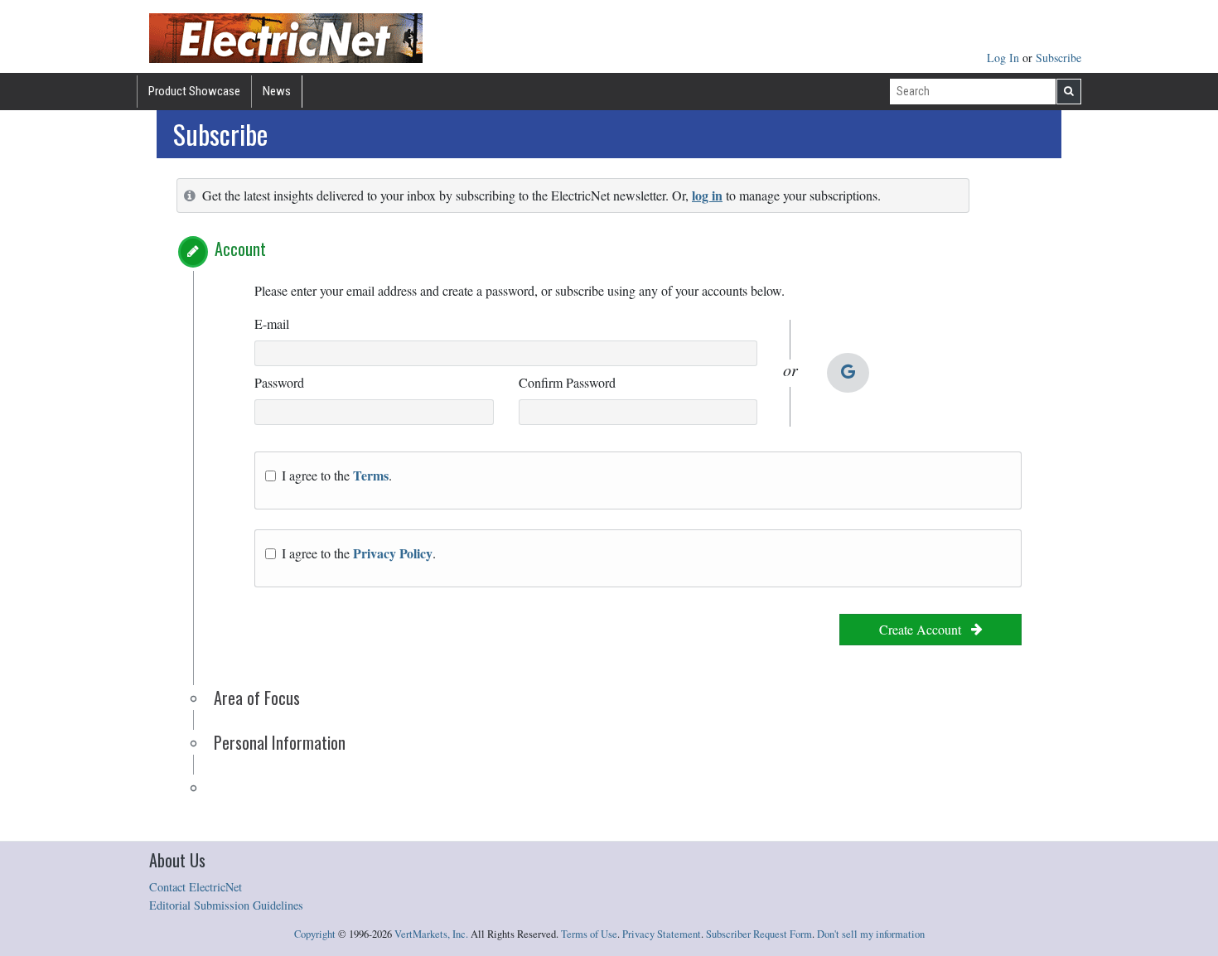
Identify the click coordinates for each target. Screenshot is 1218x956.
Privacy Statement (661, 934)
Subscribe (1058, 57)
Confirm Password (567, 382)
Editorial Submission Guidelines (226, 905)
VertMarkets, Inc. (431, 934)
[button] (193, 252)
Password (279, 382)
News (277, 91)
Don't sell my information (871, 934)
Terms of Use (589, 934)
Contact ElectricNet (195, 887)
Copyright (315, 934)
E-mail (271, 323)
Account (240, 248)
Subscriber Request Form (759, 934)
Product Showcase (194, 91)
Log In (1004, 57)
